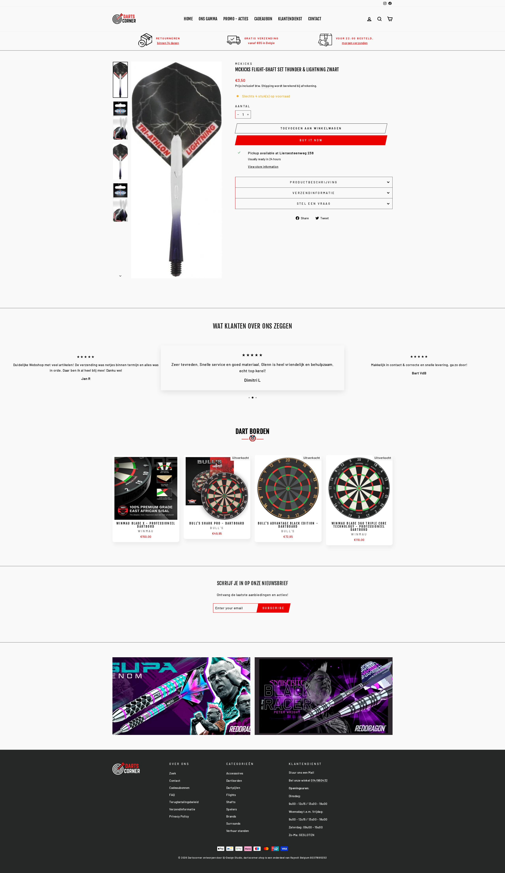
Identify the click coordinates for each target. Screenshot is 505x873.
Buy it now (311, 140)
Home (188, 18)
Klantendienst (290, 18)
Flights (231, 795)
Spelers (231, 809)
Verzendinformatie (314, 193)
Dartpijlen (233, 787)
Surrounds (233, 823)
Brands (231, 816)
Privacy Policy (179, 816)
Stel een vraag (314, 203)
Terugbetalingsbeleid (183, 802)
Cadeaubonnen (179, 787)
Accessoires (234, 773)
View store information (263, 166)
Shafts (231, 802)
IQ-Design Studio (232, 857)
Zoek (172, 773)
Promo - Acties (235, 18)
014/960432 (319, 780)
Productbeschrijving (314, 182)
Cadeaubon (263, 18)
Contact (314, 18)
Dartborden (234, 780)
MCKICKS (243, 63)
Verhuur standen (237, 831)
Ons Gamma (208, 18)
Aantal (243, 106)
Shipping (267, 86)
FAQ (172, 795)
